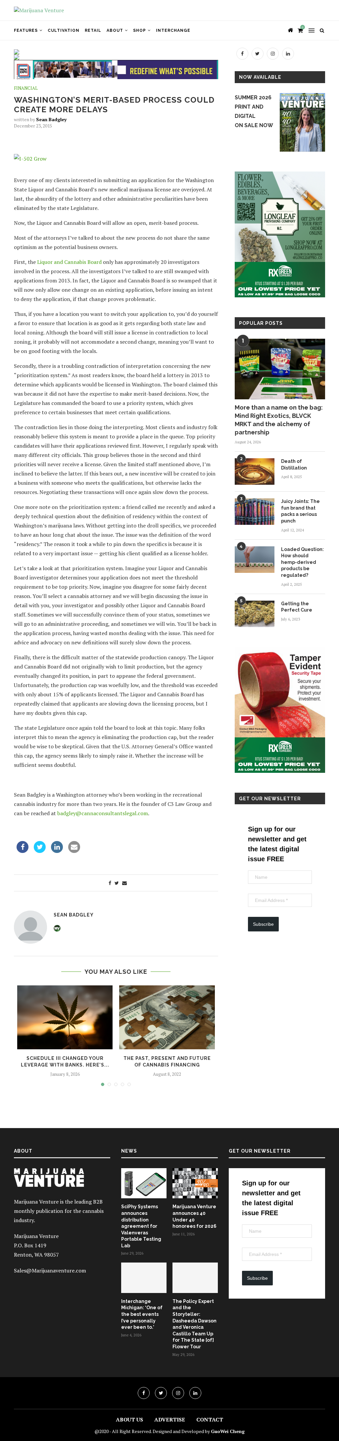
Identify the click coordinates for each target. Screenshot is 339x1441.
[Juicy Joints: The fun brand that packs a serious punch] (254, 511)
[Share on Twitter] (40, 851)
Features (26, 30)
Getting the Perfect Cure (296, 607)
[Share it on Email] (74, 851)
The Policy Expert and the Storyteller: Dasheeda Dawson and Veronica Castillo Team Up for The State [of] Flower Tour (194, 1324)
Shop (139, 30)
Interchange (173, 30)
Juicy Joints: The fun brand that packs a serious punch (300, 511)
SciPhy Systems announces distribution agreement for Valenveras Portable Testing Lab (141, 1226)
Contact (209, 1419)
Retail (93, 30)
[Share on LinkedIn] (57, 851)
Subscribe (263, 924)
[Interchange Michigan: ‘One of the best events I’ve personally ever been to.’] (144, 1278)
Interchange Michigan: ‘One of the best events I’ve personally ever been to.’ (142, 1314)
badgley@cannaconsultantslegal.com (102, 813)
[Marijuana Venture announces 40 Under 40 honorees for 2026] (195, 1183)
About (115, 30)
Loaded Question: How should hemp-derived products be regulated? (302, 562)
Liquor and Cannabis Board (69, 262)
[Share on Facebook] (22, 851)
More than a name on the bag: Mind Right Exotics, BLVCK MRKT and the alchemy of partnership (279, 420)
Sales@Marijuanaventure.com (50, 1270)
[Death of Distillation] (254, 471)
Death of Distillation (294, 465)
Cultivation (63, 30)
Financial (26, 88)
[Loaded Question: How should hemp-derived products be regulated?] (254, 559)
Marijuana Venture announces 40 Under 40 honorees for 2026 (194, 1216)
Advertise (169, 1419)
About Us (129, 1419)
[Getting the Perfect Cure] (254, 614)
